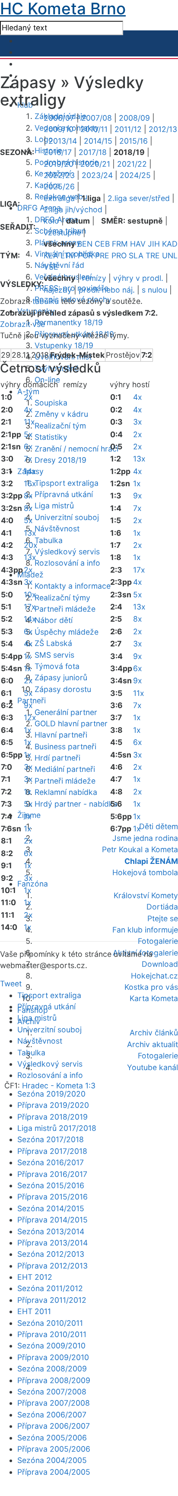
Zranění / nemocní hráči (76, 448)
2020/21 (95, 163)
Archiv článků (154, 1032)
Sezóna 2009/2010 (51, 1345)
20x (31, 545)
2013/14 (62, 140)
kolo (51, 220)
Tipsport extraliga (67, 483)
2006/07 (59, 117)
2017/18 (93, 152)
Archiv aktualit (152, 1044)
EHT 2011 (34, 1311)
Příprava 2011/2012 (51, 1300)
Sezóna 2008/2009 (52, 1368)
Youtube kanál (152, 1067)
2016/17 (58, 152)
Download (160, 964)
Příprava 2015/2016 (52, 1196)
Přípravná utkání (64, 494)
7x (28, 458)
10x (30, 594)
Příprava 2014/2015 (52, 1219)
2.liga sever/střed (139, 198)
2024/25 (135, 175)
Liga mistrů (54, 505)
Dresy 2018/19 (60, 460)
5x (28, 434)
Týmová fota (57, 666)
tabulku (45, 301)
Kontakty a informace (73, 585)
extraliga (59, 198)
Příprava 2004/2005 (53, 1471)
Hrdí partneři (57, 757)
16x (30, 483)
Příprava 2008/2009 (53, 1380)
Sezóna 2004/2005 (52, 1460)
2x (28, 397)
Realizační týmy (62, 597)
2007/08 (96, 117)
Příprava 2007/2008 (53, 1402)
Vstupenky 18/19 (64, 345)
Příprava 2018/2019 (52, 1116)
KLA (51, 255)
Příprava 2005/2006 (53, 1448)
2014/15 (98, 140)
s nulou (154, 289)
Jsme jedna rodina (145, 838)
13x (30, 532)
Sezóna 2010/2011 (50, 1323)
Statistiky (51, 437)
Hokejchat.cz (154, 975)
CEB (102, 243)
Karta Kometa (154, 998)
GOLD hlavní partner (71, 723)
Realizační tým (60, 425)
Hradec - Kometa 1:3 (58, 1085)
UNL (170, 255)
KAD (170, 243)
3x (28, 582)
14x (30, 471)
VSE (51, 266)
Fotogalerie (158, 941)
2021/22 (132, 163)
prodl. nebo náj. (107, 289)
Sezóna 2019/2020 (51, 1093)
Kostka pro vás (151, 987)
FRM (120, 243)
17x (30, 606)
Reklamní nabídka (66, 792)
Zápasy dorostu (63, 689)
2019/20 (58, 163)
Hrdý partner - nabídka (76, 803)
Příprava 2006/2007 (53, 1425)
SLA (136, 255)
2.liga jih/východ (73, 209)
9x (28, 705)
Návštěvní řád (59, 265)
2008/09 (134, 117)
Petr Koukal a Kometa (140, 849)
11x (29, 421)
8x (28, 495)
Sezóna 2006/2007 (51, 1414)
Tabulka (49, 540)
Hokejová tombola (145, 872)
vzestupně (62, 232)
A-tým (28, 391)
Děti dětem (158, 826)
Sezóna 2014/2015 (50, 1208)
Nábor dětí (54, 620)
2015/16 (133, 140)
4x (28, 409)
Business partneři (65, 746)
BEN (84, 243)
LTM (68, 255)
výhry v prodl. (138, 278)
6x (28, 446)
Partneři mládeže (65, 608)
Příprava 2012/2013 (52, 1265)
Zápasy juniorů (61, 677)
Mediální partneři (65, 769)
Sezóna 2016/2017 (50, 1162)
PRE (102, 255)
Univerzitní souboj (67, 517)
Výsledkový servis (67, 551)
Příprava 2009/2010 (53, 1357)
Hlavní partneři (61, 734)
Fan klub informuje (145, 929)
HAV (138, 243)
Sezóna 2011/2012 (50, 1288)
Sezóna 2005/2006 (52, 1437)
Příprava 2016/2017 (52, 1174)
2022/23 (59, 175)
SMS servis (54, 654)
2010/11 (94, 129)
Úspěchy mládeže (67, 631)
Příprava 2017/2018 (52, 1151)
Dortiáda (162, 906)
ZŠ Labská (53, 643)
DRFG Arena (39, 207)
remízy (94, 278)
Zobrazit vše (22, 324)
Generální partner (66, 712)
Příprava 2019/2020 (53, 1105)
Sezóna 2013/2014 (50, 1231)
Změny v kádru (61, 413)
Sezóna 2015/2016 (50, 1185)
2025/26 (59, 186)
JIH (154, 243)
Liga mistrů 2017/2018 (56, 1128)
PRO (119, 255)
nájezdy (58, 289)
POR (85, 255)
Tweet (11, 983)
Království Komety (146, 895)
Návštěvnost (57, 528)
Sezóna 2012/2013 (50, 1254)
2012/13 (163, 129)
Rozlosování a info (67, 562)
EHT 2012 (34, 1277)
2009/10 (58, 129)
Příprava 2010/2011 (51, 1334)
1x (28, 656)
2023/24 (97, 175)
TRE (153, 255)
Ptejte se (162, 918)
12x (30, 717)
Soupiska (51, 402)
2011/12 (128, 129)
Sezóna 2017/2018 (50, 1139)
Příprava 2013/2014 (52, 1242)
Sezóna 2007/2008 (51, 1391)
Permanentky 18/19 (69, 322)
